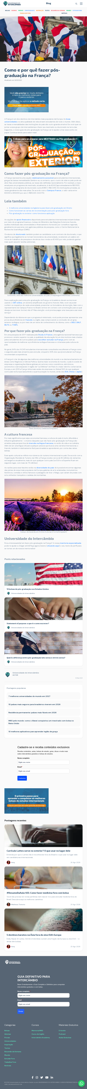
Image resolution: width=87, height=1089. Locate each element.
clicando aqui (53, 546)
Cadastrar (22, 778)
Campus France (54, 190)
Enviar (21, 1011)
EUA (66, 371)
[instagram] (37, 1077)
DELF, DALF (76, 322)
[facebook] (32, 1077)
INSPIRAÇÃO (40, 10)
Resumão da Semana (12, 1052)
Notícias (7, 1066)
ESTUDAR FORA (77, 10)
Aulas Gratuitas (65, 1038)
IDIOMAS (14, 10)
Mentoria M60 (37, 1031)
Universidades (10, 1041)
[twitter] (41, 1077)
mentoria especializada (70, 543)
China (71, 371)
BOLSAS (7, 10)
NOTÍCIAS (64, 13)
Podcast (62, 1034)
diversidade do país (45, 467)
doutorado (20, 234)
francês (29, 320)
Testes (7, 1048)
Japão (79, 371)
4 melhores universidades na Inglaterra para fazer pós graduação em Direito (40, 208)
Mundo (7, 1055)
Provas (7, 1038)
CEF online (17, 303)
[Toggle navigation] (81, 4)
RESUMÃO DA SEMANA (58, 10)
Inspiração (8, 1045)
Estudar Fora (9, 1059)
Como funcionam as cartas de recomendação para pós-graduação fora (39, 211)
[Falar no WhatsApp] (81, 1083)
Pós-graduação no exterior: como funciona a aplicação (32, 213)
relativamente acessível (43, 178)
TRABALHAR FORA (25, 13)
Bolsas (7, 1031)
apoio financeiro (23, 219)
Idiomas (7, 1034)
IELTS (6, 325)
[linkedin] (52, 1077)
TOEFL (15, 325)
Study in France (45, 335)
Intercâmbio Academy (41, 1038)
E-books (62, 1031)
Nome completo (23, 758)
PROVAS (20, 10)
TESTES (47, 10)
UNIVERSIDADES (30, 10)
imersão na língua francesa (41, 443)
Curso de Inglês (38, 1034)
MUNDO (68, 10)
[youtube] (46, 1077)
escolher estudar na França (50, 340)
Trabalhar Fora (10, 1062)
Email (19, 767)
